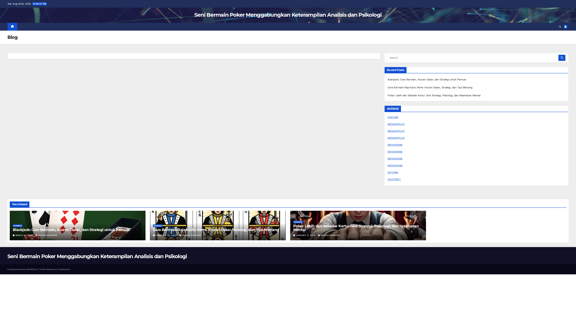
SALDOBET (394, 179)
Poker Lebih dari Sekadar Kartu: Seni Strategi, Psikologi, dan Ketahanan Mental (434, 95)
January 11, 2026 (306, 235)
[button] (560, 26)
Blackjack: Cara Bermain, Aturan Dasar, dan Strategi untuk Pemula (427, 79)
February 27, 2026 (166, 235)
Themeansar (64, 269)
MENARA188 (395, 144)
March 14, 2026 (24, 235)
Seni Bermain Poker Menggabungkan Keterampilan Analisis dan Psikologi (288, 15)
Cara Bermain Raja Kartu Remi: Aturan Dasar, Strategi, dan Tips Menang (430, 87)
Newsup (50, 269)
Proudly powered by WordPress (23, 269)
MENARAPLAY (396, 124)
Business (18, 226)
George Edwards (47, 235)
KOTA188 (393, 172)
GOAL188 (393, 117)
